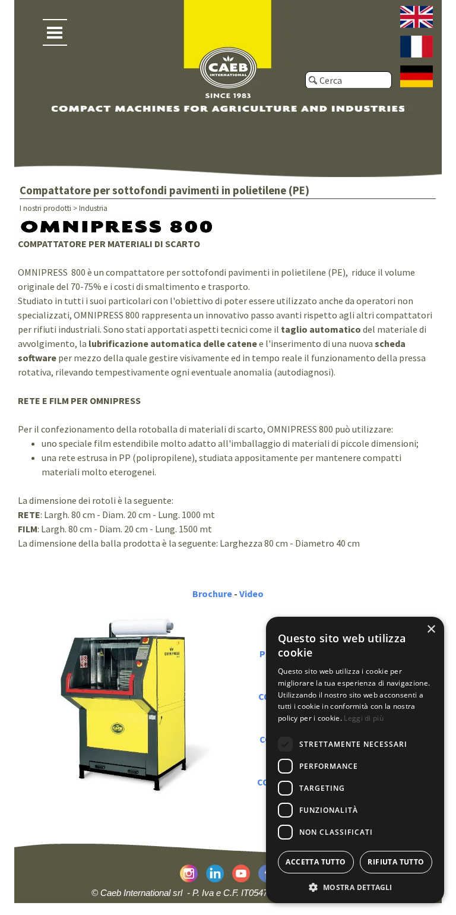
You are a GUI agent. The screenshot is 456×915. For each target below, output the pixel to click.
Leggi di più (364, 718)
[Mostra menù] (55, 32)
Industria (93, 208)
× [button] (430, 629)
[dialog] (355, 760)
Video (251, 594)
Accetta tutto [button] (316, 862)
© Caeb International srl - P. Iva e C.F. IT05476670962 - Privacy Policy (228, 893)
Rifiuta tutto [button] (396, 862)
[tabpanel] (228, 398)
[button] (355, 886)
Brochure (212, 594)
